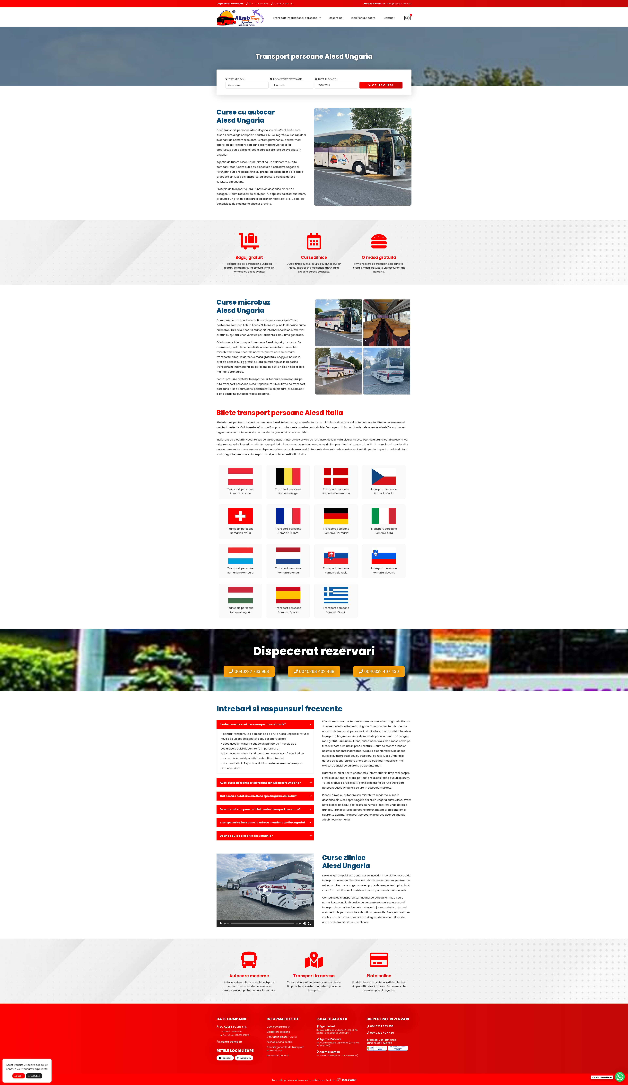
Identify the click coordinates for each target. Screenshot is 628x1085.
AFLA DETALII (34, 1075)
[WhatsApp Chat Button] (620, 1077)
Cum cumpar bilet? (278, 1026)
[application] (265, 890)
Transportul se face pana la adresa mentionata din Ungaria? (262, 822)
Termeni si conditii (277, 1055)
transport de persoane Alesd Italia (265, 422)
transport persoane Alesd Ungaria (246, 130)
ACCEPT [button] (18, 1075)
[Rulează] (220, 923)
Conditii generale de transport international (285, 1048)
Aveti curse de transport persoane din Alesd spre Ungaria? (260, 783)
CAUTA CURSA (382, 85)
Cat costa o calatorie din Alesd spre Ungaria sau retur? (258, 796)
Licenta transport (230, 1041)
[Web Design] (346, 1080)
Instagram (245, 1058)
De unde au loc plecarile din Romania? (246, 836)
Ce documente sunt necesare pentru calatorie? (253, 724)
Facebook (226, 1058)
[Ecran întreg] (309, 923)
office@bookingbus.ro (398, 3)
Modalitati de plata (278, 1031)
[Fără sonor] (304, 923)
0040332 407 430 (283, 3)
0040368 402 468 (316, 671)
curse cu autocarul (347, 721)
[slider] (262, 923)
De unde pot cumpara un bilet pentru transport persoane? (260, 809)
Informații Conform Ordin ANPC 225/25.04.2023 (381, 1041)
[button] (265, 890)
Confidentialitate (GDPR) (282, 1037)
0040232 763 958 (258, 3)
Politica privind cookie (280, 1042)
